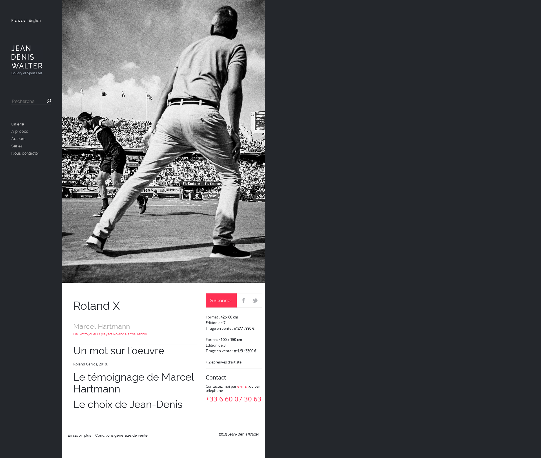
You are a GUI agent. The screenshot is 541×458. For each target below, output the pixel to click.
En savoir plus (79, 435)
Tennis (141, 334)
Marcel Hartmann (101, 326)
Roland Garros (124, 334)
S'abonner (221, 300)
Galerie (17, 124)
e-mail (242, 386)
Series (17, 146)
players (106, 334)
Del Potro (80, 334)
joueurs (94, 334)
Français (18, 20)
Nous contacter (25, 153)
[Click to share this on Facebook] (243, 300)
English (35, 20)
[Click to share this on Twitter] (255, 300)
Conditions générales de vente (121, 435)
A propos (19, 131)
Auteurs (18, 138)
